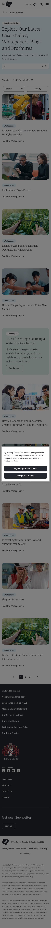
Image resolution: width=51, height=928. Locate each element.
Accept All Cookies (25, 476)
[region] (25, 464)
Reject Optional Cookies (25, 469)
